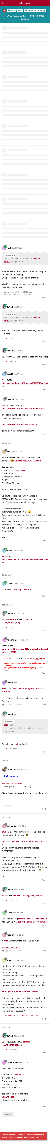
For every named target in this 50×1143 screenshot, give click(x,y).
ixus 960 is (19, 1074)
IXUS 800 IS (20, 470)
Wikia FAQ (8, 1015)
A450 (6, 940)
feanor (10, 721)
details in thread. (36, 658)
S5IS (4, 688)
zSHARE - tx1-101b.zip (12, 783)
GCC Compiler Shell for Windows (26, 1015)
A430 (4, 895)
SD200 (5, 619)
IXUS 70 (5, 832)
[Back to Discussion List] (2, 3)
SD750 (5, 1041)
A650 (4, 556)
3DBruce (11, 255)
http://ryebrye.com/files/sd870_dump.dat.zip (23, 408)
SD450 (37, 258)
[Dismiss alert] (37, 1137)
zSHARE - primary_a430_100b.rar (28, 895)
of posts (24, 3)
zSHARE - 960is (8, 1097)
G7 (3, 589)
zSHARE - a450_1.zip (11, 947)
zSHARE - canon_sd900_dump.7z (32, 922)
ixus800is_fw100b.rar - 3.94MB (27, 460)
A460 (4, 380)
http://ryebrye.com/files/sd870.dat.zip (19, 424)
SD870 (5, 405)
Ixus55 (7, 261)
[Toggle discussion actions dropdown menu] (47, 3)
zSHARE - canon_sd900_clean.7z (32, 918)
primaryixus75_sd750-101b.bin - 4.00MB (20, 991)
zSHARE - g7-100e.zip (21, 589)
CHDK (6, 338)
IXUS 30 (12, 619)
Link (17, 744)
